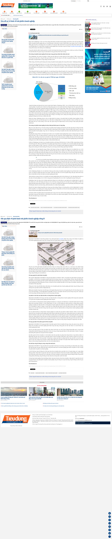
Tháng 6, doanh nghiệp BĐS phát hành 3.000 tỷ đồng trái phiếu (8, 253)
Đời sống (12, 13)
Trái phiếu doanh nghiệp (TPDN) (73, 207)
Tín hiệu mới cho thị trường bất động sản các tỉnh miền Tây (53, 405)
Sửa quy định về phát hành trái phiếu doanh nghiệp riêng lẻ (8, 41)
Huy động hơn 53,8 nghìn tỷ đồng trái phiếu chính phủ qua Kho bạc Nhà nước (8, 283)
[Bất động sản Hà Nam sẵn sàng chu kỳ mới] (87, 46)
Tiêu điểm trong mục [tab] (91, 19)
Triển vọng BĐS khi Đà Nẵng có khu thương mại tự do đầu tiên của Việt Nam (14, 405)
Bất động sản (28, 13)
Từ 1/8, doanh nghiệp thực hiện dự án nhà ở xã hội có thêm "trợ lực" (13, 403)
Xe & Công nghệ (53, 13)
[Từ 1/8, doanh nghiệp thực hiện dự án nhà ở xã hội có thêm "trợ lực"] (87, 41)
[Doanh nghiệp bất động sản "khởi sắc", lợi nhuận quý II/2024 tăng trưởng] (87, 26)
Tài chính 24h (36, 13)
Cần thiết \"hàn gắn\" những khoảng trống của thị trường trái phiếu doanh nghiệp (8, 71)
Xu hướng (74, 0)
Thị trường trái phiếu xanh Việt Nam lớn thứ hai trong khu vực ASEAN (8, 268)
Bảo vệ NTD (19, 13)
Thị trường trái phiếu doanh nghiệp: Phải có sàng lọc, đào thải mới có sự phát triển (8, 56)
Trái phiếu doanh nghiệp (35, 207)
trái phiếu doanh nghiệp (75, 46)
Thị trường (45, 13)
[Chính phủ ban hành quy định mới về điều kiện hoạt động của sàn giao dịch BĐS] (87, 31)
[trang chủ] (8, 7)
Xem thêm (42, 382)
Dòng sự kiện (63, 13)
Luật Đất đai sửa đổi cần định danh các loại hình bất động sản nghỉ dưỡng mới (53, 35)
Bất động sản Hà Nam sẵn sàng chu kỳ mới (50, 403)
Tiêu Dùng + (3, 24)
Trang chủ (4, 13)
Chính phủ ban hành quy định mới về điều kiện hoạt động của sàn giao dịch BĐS (29, 15)
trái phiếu (61, 238)
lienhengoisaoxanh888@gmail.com (85, 420)
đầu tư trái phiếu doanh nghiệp (46, 207)
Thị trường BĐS (42, 385)
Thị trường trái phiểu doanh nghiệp (60, 207)
